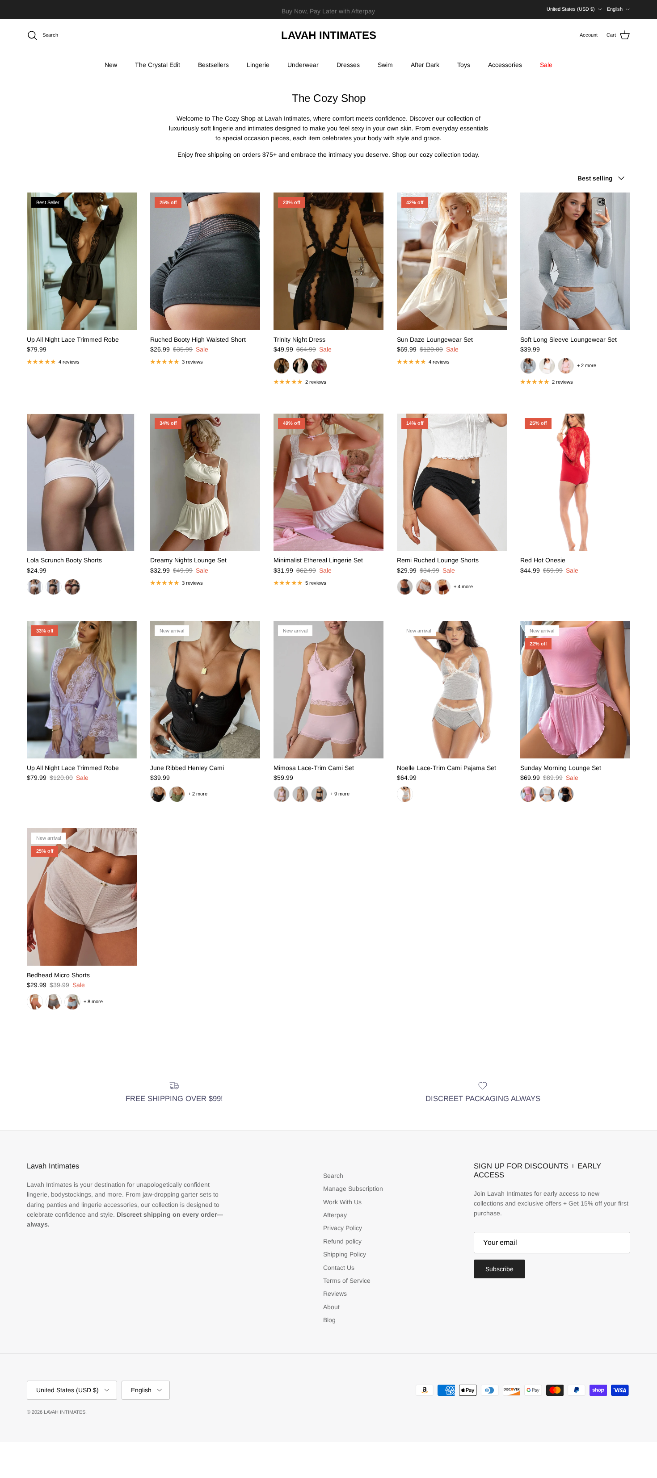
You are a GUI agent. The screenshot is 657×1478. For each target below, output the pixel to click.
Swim (385, 64)
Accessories (505, 64)
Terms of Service (347, 1280)
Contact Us (338, 1267)
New (111, 64)
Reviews (335, 1293)
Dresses (348, 64)
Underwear (303, 64)
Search (333, 1175)
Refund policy (342, 1241)
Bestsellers (213, 64)
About (331, 1307)
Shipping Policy (344, 1254)
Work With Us (342, 1202)
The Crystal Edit (157, 64)
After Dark (425, 64)
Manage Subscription (353, 1188)
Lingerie (258, 64)
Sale (546, 64)
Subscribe (499, 1269)
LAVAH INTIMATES (64, 1412)
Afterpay (335, 1214)
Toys (463, 64)
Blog (329, 1319)
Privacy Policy (342, 1227)
